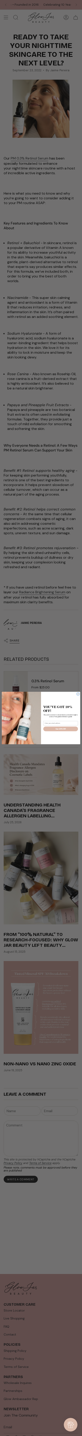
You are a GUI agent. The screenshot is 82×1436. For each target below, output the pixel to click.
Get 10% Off (61, 729)
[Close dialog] (78, 693)
